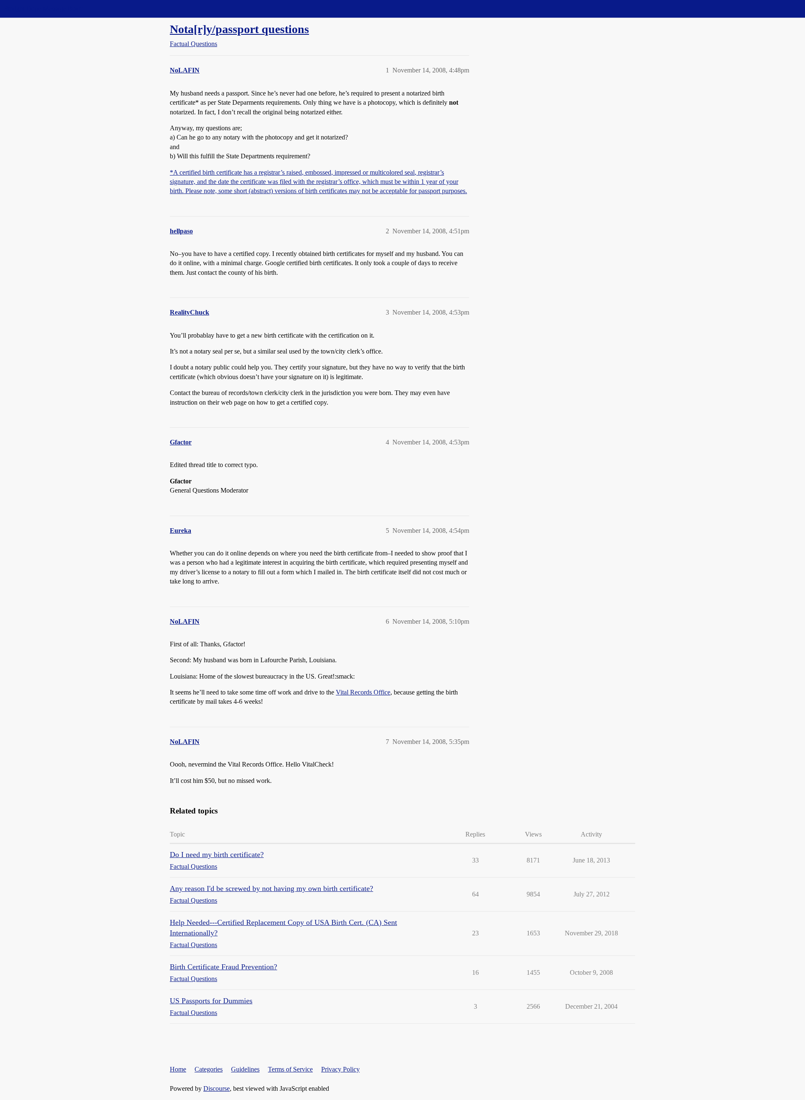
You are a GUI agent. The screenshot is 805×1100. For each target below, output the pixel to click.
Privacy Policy (340, 1069)
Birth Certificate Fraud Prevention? (223, 967)
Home (178, 1069)
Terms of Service (290, 1069)
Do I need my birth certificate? (217, 854)
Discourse (216, 1088)
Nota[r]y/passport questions (239, 29)
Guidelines (245, 1069)
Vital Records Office (363, 692)
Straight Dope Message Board (44, 8)
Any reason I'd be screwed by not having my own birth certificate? (271, 888)
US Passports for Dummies (211, 1001)
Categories (209, 1069)
